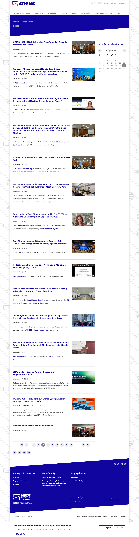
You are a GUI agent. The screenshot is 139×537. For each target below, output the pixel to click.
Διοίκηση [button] (16, 478)
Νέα (16, 26)
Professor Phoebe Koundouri (24, 109)
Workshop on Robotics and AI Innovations (33, 425)
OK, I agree (106, 527)
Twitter (24, 452)
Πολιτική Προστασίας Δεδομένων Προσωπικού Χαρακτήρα (92, 516)
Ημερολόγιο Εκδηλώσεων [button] (79, 481)
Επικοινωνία (122, 3)
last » (88, 445)
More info (20, 534)
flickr (99, 3)
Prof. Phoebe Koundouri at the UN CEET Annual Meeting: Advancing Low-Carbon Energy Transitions (40, 290)
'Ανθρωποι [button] (52, 13)
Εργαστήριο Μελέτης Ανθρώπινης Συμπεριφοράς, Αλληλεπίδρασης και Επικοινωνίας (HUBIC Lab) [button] (54, 483)
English (106, 3)
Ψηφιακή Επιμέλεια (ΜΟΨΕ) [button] (51, 478)
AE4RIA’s (25, 252)
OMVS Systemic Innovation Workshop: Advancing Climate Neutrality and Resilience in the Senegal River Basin (40, 316)
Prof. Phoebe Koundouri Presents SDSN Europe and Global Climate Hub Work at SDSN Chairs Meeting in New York (41, 185)
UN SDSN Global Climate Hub (37, 330)
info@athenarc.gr (108, 498)
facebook (92, 3)
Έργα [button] (74, 13)
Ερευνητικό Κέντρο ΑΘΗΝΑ (23, 22)
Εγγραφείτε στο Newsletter (77, 499)
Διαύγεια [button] (16, 484)
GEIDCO (39, 252)
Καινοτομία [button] (85, 13)
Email (15, 452)
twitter (97, 3)
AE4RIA (36, 53)
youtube (101, 3)
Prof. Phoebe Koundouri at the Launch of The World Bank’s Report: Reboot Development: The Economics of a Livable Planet (41, 345)
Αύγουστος (112, 50)
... (59, 330)
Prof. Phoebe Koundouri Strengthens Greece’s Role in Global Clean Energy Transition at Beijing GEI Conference (40, 242)
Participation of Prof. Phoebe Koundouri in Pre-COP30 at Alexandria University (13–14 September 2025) (40, 215)
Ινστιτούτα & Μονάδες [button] (21, 13)
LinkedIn (29, 452)
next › (83, 445)
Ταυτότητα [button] (39, 13)
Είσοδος (113, 3)
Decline (119, 527)
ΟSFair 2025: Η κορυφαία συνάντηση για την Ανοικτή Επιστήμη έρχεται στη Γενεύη (39, 400)
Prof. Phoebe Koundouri (22, 142)
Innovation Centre (23, 3)
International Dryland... (51, 228)
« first (22, 445)
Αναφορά (123, 516)
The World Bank (54, 356)
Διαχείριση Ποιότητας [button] (20, 481)
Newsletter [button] (74, 478)
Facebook (19, 452)
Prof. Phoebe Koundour (22, 168)
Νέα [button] (118, 13)
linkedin (95, 3)
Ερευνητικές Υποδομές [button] (103, 13)
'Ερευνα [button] (64, 13)
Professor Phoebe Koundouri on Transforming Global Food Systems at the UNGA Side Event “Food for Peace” (41, 99)
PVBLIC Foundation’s (20, 83)
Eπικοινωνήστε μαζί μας (77, 497)
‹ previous (26, 445)
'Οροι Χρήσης (114, 516)
